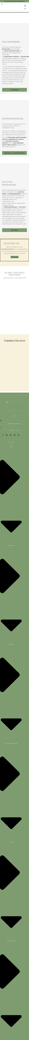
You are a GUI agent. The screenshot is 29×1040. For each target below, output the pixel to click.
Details (14, 361)
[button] (26, 7)
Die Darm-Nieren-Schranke (14, 357)
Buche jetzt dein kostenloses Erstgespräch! (14, 1)
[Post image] (9, 350)
